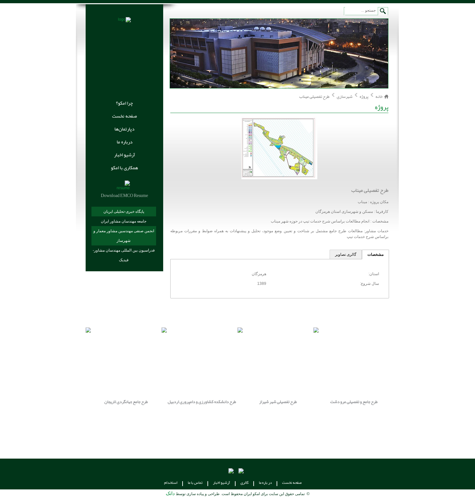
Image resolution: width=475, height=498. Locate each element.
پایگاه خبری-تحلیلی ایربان (123, 211)
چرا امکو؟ (124, 103)
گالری (244, 482)
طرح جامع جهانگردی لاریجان (126, 402)
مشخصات (375, 254)
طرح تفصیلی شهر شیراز (278, 402)
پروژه (364, 96)
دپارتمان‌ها (124, 129)
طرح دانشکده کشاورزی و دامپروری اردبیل (202, 402)
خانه (379, 96)
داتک (170, 493)
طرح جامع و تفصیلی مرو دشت (354, 402)
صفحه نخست (124, 116)
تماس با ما (195, 482)
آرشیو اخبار (124, 155)
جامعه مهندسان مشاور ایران (123, 221)
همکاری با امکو (124, 167)
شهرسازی (344, 96)
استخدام (170, 482)
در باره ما (265, 482)
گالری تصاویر (345, 254)
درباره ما (124, 142)
